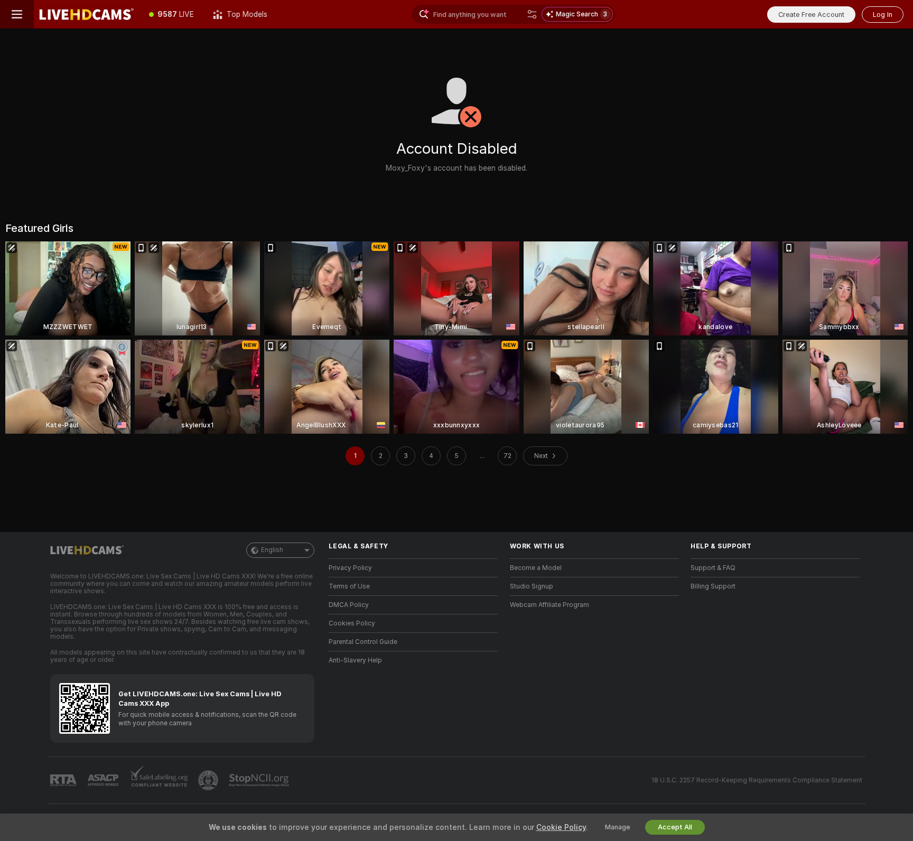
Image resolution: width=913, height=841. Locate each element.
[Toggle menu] (17, 14)
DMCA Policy (349, 605)
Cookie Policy (561, 827)
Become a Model (536, 568)
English (272, 550)
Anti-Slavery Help (355, 660)
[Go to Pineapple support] (209, 780)
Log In (882, 14)
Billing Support (713, 586)
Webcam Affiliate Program (549, 605)
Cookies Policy (352, 623)
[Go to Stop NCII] (260, 780)
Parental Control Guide (363, 642)
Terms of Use (349, 586)
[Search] (532, 14)
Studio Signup (531, 586)
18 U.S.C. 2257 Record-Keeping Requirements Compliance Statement (756, 780)
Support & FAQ (713, 568)
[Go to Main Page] (86, 14)
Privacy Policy (350, 568)
